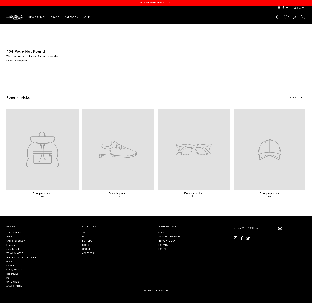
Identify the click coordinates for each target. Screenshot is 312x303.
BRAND (55, 17)
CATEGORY (71, 17)
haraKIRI (10, 265)
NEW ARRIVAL (37, 17)
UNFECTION (12, 282)
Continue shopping (17, 60)
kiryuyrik (10, 245)
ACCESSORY (89, 253)
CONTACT (163, 249)
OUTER (86, 237)
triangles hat (12, 249)
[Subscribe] (280, 228)
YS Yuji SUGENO (14, 253)
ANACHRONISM (14, 286)
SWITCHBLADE (14, 233)
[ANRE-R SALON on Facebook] (242, 238)
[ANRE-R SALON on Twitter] (248, 238)
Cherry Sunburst (14, 269)
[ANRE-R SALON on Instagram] (235, 238)
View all (296, 97)
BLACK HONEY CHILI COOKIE (21, 257)
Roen (9, 237)
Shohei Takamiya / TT (17, 241)
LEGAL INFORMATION (169, 237)
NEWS (161, 233)
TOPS (85, 233)
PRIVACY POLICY (167, 241)
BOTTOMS (87, 241)
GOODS (86, 249)
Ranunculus (12, 274)
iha (8, 278)
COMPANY (163, 245)
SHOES (86, 245)
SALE (86, 17)
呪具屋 (9, 261)
